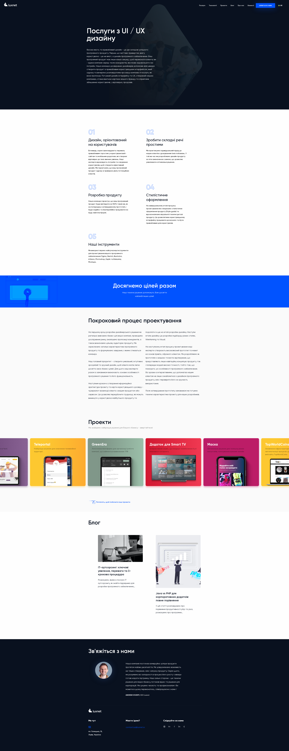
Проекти (223, 5)
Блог (232, 5)
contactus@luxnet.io (135, 727)
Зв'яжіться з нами (265, 5)
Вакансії (251, 5)
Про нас (241, 5)
